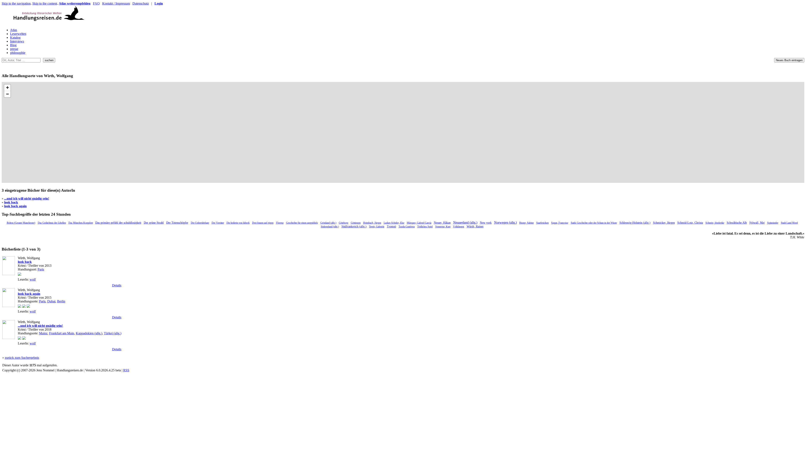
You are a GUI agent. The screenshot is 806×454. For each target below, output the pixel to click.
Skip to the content (44, 3)
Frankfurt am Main (61, 333)
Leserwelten (18, 34)
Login (158, 3)
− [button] (7, 94)
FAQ (96, 3)
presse (14, 49)
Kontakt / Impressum (116, 3)
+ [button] (7, 87)
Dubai (51, 301)
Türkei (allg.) (112, 333)
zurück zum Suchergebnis (22, 357)
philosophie (17, 52)
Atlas (13, 30)
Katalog (15, 37)
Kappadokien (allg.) (89, 333)
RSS (126, 370)
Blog (13, 45)
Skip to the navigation (16, 3)
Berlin (61, 301)
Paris (41, 269)
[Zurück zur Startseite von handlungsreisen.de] (79, 23)
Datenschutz (140, 3)
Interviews (17, 41)
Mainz (43, 333)
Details (116, 285)
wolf (33, 279)
